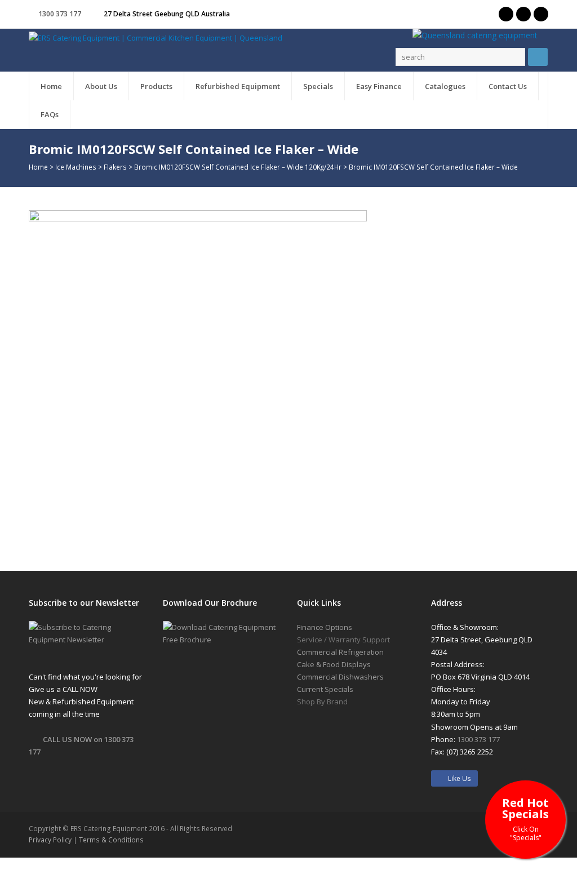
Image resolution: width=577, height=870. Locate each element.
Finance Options (324, 627)
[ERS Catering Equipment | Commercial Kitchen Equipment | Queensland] (155, 37)
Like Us (457, 778)
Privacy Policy (50, 840)
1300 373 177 (59, 14)
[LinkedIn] (541, 14)
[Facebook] (523, 14)
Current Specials (325, 689)
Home (38, 166)
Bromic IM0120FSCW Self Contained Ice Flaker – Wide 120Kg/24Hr (237, 166)
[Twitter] (506, 14)
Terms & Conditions (111, 840)
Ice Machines (75, 166)
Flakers (115, 166)
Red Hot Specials (525, 818)
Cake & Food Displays (334, 664)
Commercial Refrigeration (340, 652)
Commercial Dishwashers (340, 677)
